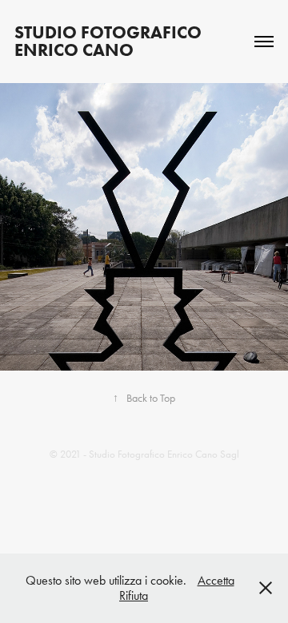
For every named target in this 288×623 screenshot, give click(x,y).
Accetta (216, 580)
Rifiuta (133, 595)
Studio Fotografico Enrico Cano (110, 41)
